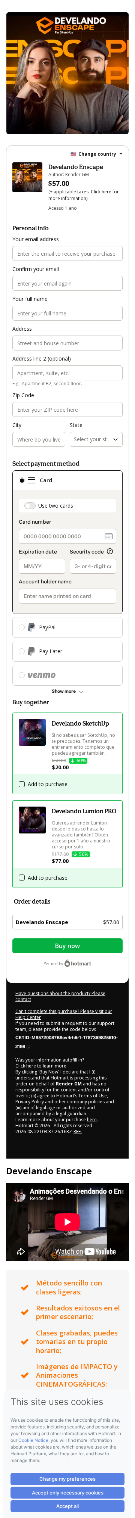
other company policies (79, 1101)
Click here (101, 191)
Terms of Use (92, 1095)
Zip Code (23, 395)
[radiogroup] (67, 578)
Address (22, 328)
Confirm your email (35, 268)
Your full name (30, 298)
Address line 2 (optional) (41, 358)
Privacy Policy (29, 1101)
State (76, 424)
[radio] (22, 480)
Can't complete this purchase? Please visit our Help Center (63, 1014)
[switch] (30, 506)
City (16, 424)
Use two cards (55, 505)
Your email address (35, 239)
